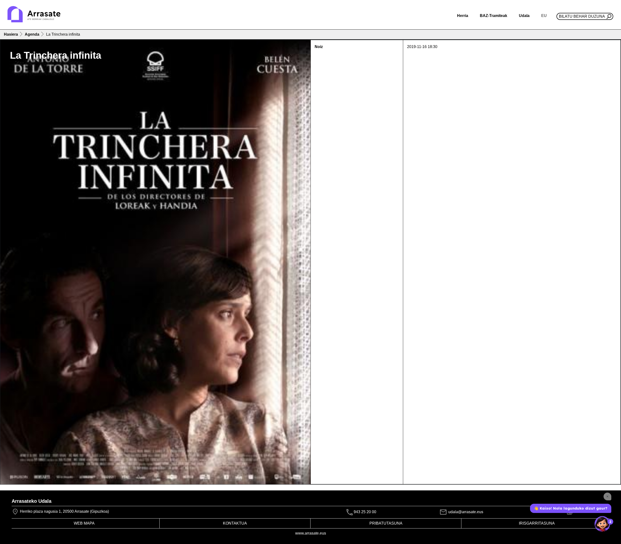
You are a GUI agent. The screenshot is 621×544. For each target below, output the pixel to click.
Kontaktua (235, 523)
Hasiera (11, 34)
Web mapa (84, 523)
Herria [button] (462, 16)
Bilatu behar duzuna (582, 16)
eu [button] (544, 16)
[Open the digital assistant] (602, 524)
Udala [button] (524, 16)
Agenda (32, 34)
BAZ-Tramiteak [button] (493, 16)
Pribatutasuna (385, 523)
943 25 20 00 (365, 512)
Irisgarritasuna (537, 523)
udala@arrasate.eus (465, 512)
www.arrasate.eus (310, 533)
